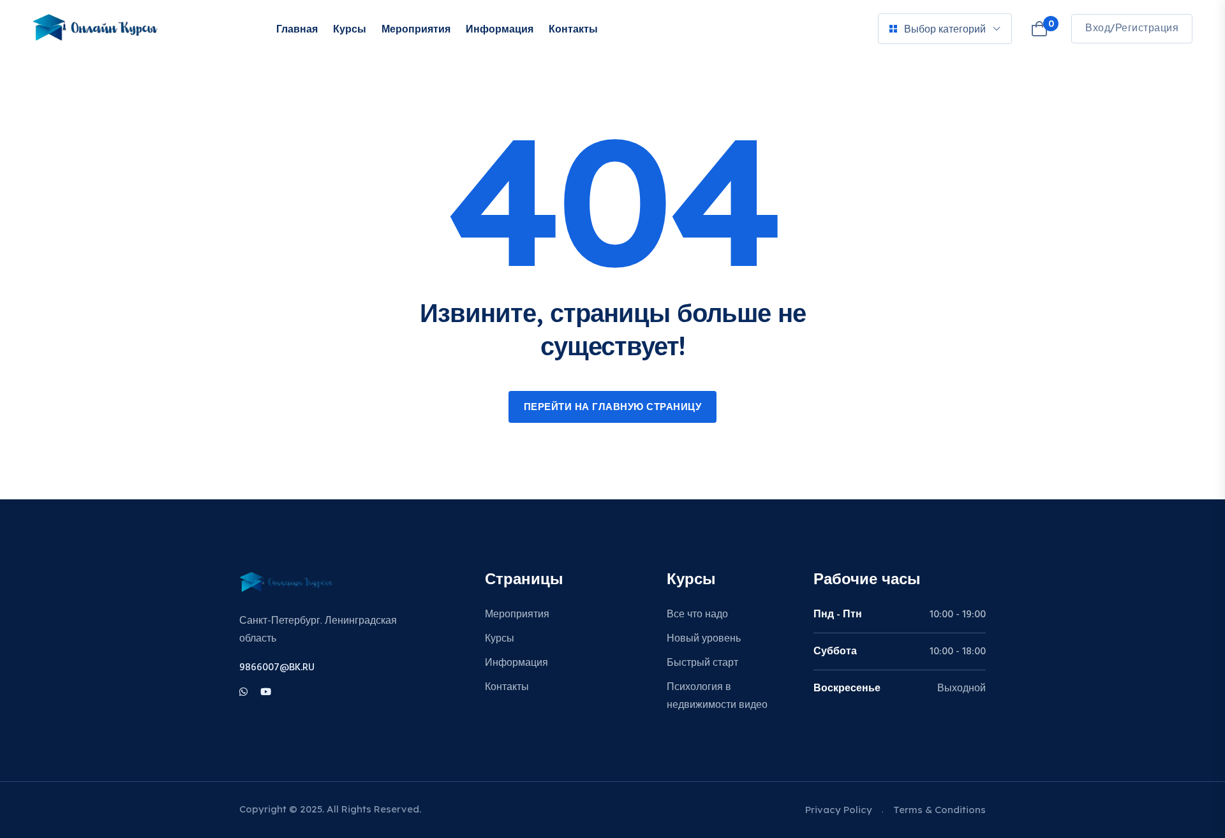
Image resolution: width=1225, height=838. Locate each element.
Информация (499, 28)
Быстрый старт (702, 663)
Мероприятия (416, 28)
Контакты (573, 28)
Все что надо (697, 614)
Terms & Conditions (939, 810)
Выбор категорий (945, 28)
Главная (297, 28)
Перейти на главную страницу (613, 407)
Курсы (349, 28)
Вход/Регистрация (1131, 28)
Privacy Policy (838, 810)
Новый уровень (704, 639)
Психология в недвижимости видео (717, 696)
